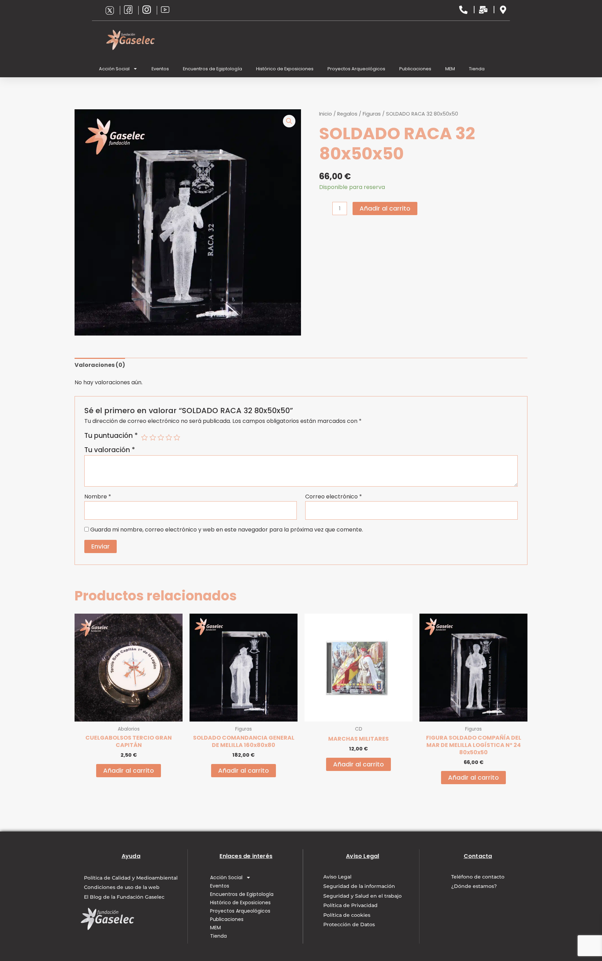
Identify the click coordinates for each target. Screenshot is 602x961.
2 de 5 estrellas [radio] (152, 437)
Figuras (372, 113)
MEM (450, 69)
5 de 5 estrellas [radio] (176, 437)
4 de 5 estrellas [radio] (168, 437)
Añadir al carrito (385, 208)
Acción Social (114, 69)
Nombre (97, 497)
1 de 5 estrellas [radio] (144, 437)
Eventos (160, 69)
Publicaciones (415, 69)
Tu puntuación (111, 435)
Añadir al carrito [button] (128, 770)
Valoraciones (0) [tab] (100, 365)
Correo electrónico (333, 497)
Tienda (477, 69)
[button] (289, 121)
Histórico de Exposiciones (285, 69)
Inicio (325, 113)
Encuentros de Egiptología (212, 69)
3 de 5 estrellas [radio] (160, 437)
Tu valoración (109, 450)
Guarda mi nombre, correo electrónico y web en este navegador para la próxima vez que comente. (226, 530)
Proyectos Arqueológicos (356, 69)
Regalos (347, 113)
